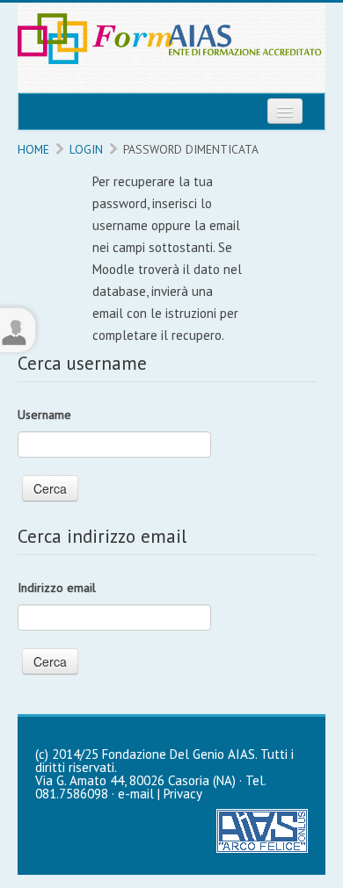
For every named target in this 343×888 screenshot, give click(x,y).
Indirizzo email (57, 588)
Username (44, 414)
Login (86, 149)
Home (33, 149)
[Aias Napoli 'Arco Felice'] (262, 829)
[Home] (171, 46)
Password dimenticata (191, 149)
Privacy (183, 793)
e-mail (136, 793)
